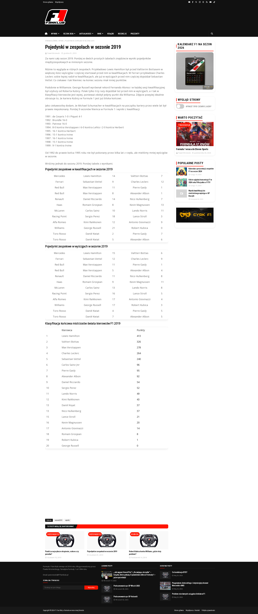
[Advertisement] (106, 484)
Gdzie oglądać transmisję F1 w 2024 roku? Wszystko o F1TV (200, 181)
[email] (189, 2)
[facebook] (192, 2)
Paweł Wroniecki (53, 53)
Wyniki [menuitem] (54, 34)
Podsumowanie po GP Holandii (125, 596)
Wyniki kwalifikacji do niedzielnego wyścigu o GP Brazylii (199, 193)
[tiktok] (214, 2)
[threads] (203, 2)
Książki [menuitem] (110, 34)
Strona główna (48, 2)
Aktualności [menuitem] (85, 34)
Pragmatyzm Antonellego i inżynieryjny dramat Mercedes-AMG (190, 584)
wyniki (61, 41)
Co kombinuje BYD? (179, 572)
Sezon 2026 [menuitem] (68, 34)
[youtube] (210, 2)
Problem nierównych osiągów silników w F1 (188, 594)
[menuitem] (46, 34)
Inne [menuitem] (99, 34)
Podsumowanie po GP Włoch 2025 (127, 586)
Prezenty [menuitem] (135, 34)
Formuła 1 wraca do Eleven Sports (192, 149)
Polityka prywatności (208, 610)
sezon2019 (58, 520)
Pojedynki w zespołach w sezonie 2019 (102, 551)
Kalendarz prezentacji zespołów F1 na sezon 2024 (201, 170)
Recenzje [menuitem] (122, 34)
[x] (196, 2)
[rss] (206, 2)
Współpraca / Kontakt (193, 610)
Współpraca (59, 2)
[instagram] (199, 2)
